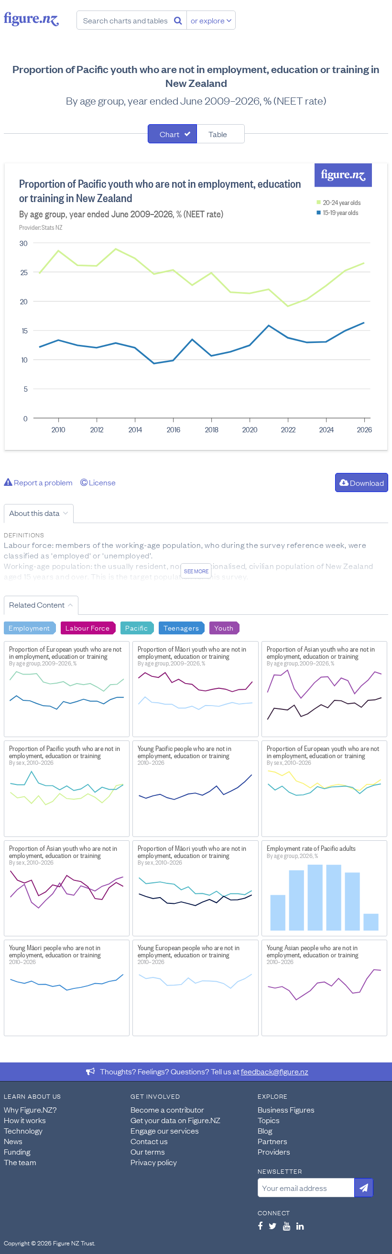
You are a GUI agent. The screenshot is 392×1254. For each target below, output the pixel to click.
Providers (274, 1151)
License (101, 482)
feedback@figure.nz (274, 1071)
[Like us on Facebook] (260, 1226)
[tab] (172, 133)
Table (217, 134)
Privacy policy (154, 1162)
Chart (169, 134)
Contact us (149, 1141)
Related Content (37, 604)
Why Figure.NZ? (30, 1109)
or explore (208, 20)
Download (366, 482)
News (13, 1141)
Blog (265, 1130)
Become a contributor (167, 1109)
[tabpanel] (196, 306)
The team (20, 1162)
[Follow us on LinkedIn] (300, 1226)
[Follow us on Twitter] (273, 1226)
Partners (272, 1141)
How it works (25, 1120)
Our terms (148, 1151)
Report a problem (42, 482)
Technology (23, 1130)
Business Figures (286, 1109)
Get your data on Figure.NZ (175, 1120)
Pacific (136, 627)
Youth (224, 627)
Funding (17, 1151)
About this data (34, 512)
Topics (269, 1120)
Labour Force (87, 627)
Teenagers (181, 627)
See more (196, 571)
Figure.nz (31, 19)
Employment (29, 627)
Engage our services (165, 1130)
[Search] (178, 20)
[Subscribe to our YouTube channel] (286, 1226)
